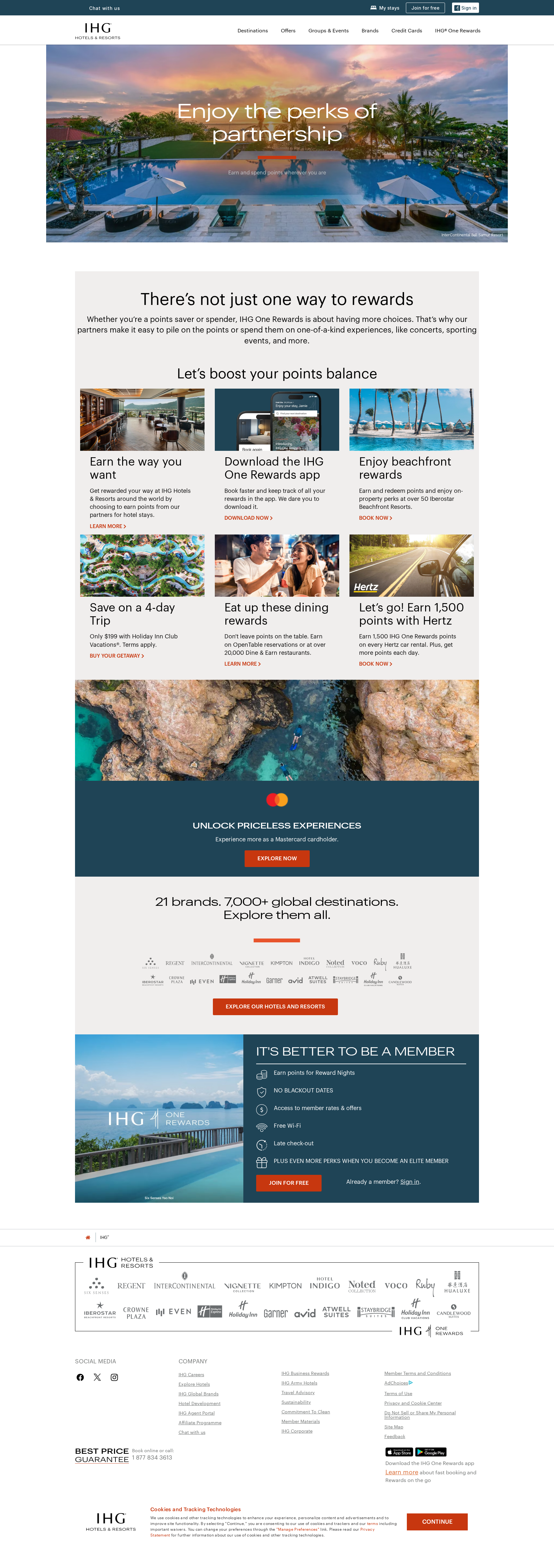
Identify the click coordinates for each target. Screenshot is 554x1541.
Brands (370, 30)
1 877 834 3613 (152, 1457)
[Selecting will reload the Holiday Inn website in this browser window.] (243, 1311)
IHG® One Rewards (458, 30)
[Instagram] (114, 1377)
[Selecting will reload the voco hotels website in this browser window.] (395, 1284)
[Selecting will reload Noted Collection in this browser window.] (361, 1284)
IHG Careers (191, 1374)
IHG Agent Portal (197, 1413)
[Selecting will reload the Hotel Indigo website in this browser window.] (325, 1284)
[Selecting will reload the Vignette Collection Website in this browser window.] (242, 1284)
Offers (288, 30)
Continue (437, 1522)
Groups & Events (328, 30)
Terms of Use (398, 1393)
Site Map (393, 1426)
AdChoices (396, 1382)
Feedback (394, 1436)
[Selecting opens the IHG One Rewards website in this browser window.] (431, 1331)
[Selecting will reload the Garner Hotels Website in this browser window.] (276, 1311)
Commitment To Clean (305, 1411)
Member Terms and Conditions (417, 1373)
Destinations (253, 30)
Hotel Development (200, 1403)
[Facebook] (82, 1377)
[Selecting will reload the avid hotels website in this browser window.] (305, 1311)
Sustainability (296, 1402)
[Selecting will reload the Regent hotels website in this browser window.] (131, 1284)
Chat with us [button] (104, 8)
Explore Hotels (194, 1384)
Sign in (409, 1182)
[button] (465, 8)
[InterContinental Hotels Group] (97, 30)
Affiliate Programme (200, 1422)
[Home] (88, 1237)
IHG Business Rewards (305, 1373)
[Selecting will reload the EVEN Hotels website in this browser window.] (173, 1311)
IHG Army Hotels (299, 1382)
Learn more (401, 1471)
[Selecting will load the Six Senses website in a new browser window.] (96, 1284)
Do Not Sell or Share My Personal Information (420, 1414)
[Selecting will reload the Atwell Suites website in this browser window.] (336, 1311)
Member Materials (300, 1421)
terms (372, 1523)
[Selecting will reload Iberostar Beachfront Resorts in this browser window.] (100, 1311)
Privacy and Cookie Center (413, 1403)
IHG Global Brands (199, 1393)
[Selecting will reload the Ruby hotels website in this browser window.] (425, 1284)
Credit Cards (406, 30)
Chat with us (192, 1432)
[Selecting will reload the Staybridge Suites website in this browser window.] (376, 1311)
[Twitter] (97, 1377)
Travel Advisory (298, 1392)
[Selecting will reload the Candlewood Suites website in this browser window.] (453, 1311)
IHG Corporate (297, 1430)
